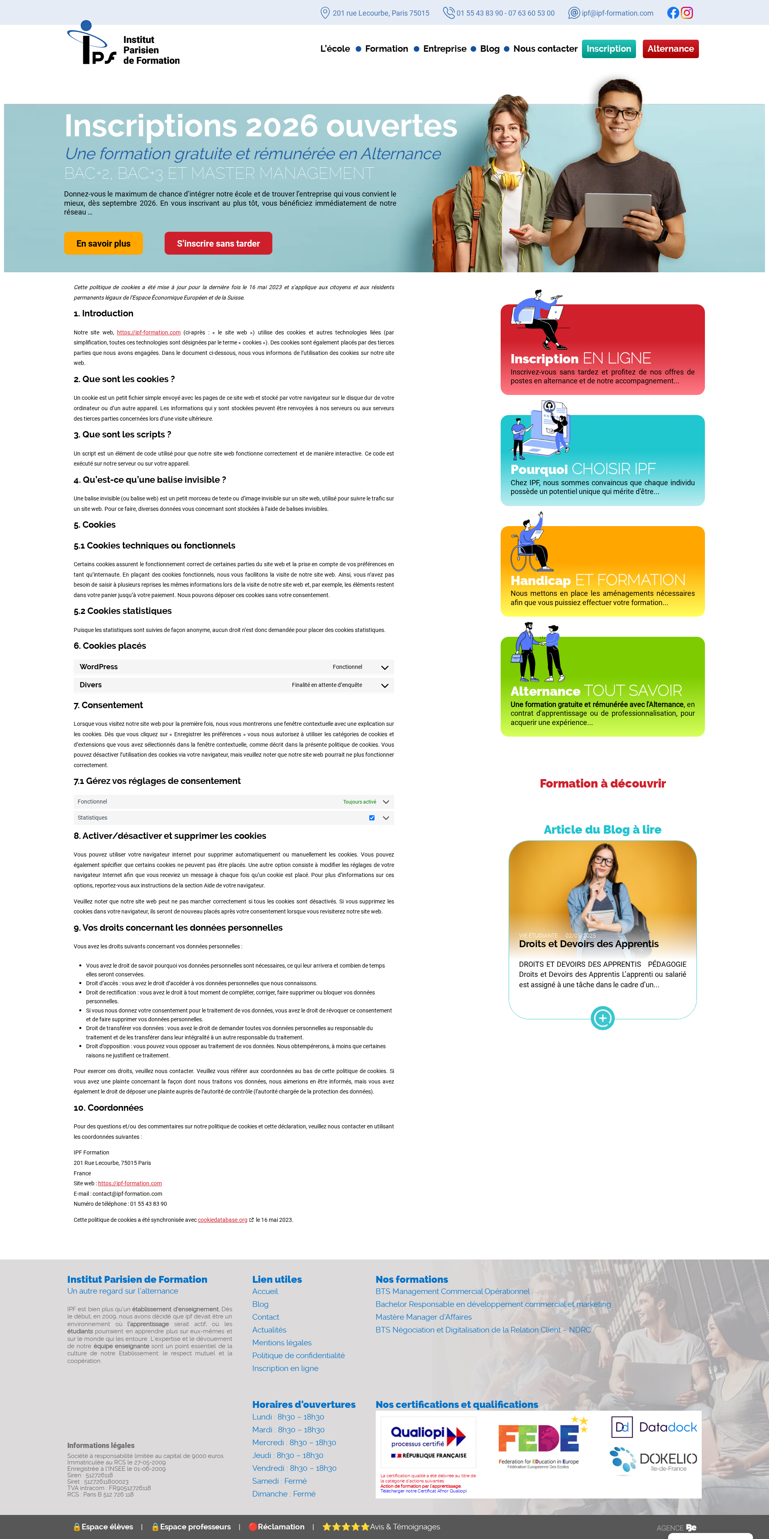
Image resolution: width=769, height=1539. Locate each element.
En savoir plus (103, 243)
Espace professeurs (191, 1526)
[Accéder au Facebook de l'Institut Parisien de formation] (673, 13)
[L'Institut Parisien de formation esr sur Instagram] (687, 13)
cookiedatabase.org (223, 1219)
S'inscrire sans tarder (218, 243)
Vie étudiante (538, 935)
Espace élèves (102, 1526)
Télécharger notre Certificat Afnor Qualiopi (423, 1491)
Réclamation (276, 1526)
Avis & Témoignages (381, 1526)
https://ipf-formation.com (149, 332)
